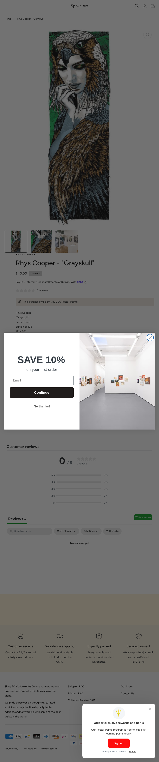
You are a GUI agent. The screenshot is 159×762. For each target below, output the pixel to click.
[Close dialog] (150, 337)
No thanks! (42, 406)
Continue (41, 392)
